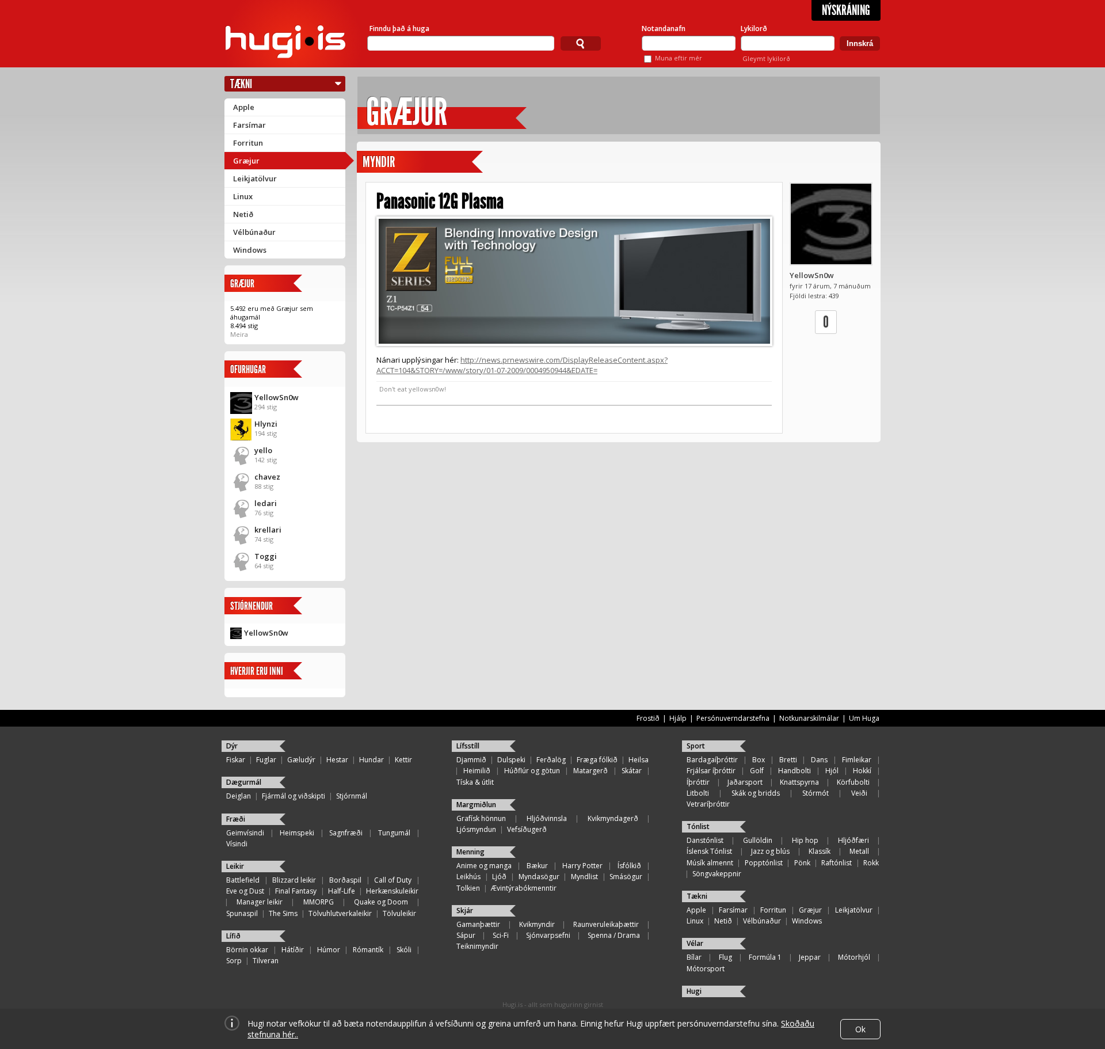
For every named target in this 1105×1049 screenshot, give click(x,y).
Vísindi (236, 844)
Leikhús (468, 876)
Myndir (379, 162)
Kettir (403, 760)
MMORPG (318, 902)
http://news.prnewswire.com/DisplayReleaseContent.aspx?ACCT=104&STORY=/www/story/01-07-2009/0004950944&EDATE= (522, 365)
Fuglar (266, 760)
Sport (696, 746)
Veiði (859, 793)
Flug (725, 957)
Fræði (235, 819)
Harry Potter (582, 866)
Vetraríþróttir (708, 804)
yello (263, 450)
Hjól (832, 771)
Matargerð (590, 771)
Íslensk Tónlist (709, 851)
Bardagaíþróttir (712, 760)
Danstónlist (705, 840)
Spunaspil (242, 913)
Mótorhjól (854, 957)
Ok (860, 1029)
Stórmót (815, 793)
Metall (859, 851)
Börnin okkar (247, 950)
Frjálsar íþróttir (711, 771)
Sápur (465, 935)
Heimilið (476, 771)
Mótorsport (706, 969)
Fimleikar (856, 760)
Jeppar (810, 957)
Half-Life (341, 891)
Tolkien (468, 888)
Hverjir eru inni (256, 671)
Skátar (632, 771)
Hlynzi (265, 424)
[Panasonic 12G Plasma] (574, 281)
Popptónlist (764, 863)
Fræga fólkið (597, 760)
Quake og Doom (381, 902)
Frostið (648, 718)
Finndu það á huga (399, 28)
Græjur (246, 160)
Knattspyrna (799, 782)
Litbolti (698, 793)
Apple (243, 107)
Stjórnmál (351, 796)
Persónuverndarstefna (732, 718)
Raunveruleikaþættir (606, 924)
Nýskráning (846, 10)
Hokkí (862, 771)
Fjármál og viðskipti (293, 796)
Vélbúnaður (254, 232)
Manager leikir (260, 902)
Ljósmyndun (476, 829)
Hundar (371, 760)
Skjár (464, 910)
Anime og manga (484, 866)
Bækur (537, 866)
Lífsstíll (467, 746)
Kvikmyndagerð (613, 818)
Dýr (232, 746)
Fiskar (235, 760)
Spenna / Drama (614, 935)
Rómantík (368, 950)
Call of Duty (392, 880)
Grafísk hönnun (481, 818)
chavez (267, 477)
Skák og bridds (755, 793)
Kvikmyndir (537, 924)
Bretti (788, 760)
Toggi (265, 556)
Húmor (328, 950)
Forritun (248, 143)
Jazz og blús (770, 851)
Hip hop (805, 840)
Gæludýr (301, 760)
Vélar (695, 943)
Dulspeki (511, 760)
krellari (267, 529)
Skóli (404, 950)
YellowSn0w (276, 397)
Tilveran (266, 961)
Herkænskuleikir (392, 891)
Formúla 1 (765, 957)
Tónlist (698, 826)
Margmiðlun (476, 804)
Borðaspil (345, 880)
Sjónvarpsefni (548, 935)
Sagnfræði (346, 833)
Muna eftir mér (678, 58)
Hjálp (678, 718)
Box (758, 760)
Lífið (233, 936)
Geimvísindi (245, 833)
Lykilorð (754, 28)
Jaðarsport (745, 782)
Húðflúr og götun (532, 771)
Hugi (694, 991)
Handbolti (794, 771)
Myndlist (584, 876)
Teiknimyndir (477, 946)
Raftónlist (836, 863)
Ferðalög (551, 760)
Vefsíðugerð (527, 829)
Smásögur (625, 876)
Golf (757, 771)
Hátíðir (292, 950)
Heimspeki (297, 833)
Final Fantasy (296, 891)
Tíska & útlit (475, 782)
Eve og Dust (245, 891)
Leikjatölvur (255, 178)
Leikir (235, 866)
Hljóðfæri (853, 840)
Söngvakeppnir (716, 874)
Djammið (471, 760)
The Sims (283, 913)
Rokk (871, 863)
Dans (819, 760)
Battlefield (243, 880)
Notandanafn (663, 28)
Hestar (337, 760)
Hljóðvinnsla (547, 818)
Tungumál (394, 833)
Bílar (694, 957)
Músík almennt (710, 863)
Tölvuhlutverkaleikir (340, 913)
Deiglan (238, 796)
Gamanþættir (478, 924)
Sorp (234, 961)
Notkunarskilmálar (809, 718)
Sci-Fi (501, 935)
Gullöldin (757, 840)
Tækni (241, 84)
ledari (265, 503)
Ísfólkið (629, 866)
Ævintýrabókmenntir (524, 888)
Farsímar (249, 125)
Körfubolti (853, 782)
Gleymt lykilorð (766, 58)
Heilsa (638, 760)
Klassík (819, 851)
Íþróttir (698, 782)
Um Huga (864, 718)
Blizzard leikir (294, 880)
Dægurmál (243, 782)
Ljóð (499, 876)
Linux (243, 196)
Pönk (802, 863)
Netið (243, 214)
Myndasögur (539, 876)
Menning (470, 852)
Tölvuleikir (399, 913)
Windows (249, 250)
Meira (239, 334)
